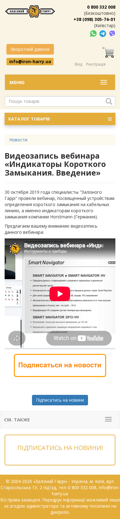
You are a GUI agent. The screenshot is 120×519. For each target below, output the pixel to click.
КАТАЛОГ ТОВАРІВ (29, 119)
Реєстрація (96, 64)
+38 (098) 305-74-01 (94, 19)
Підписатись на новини (60, 400)
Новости (18, 140)
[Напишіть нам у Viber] (112, 33)
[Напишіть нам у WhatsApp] (94, 33)
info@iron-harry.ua (30, 61)
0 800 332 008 (101, 7)
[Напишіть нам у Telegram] (103, 33)
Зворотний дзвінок (30, 49)
